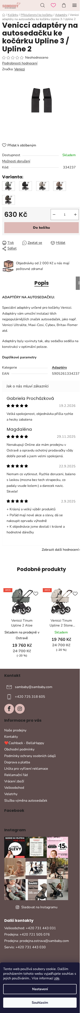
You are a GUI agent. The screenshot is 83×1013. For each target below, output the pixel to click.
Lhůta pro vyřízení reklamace (26, 768)
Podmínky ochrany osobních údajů (30, 756)
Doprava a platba (17, 762)
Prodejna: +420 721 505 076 (27, 934)
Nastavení (40, 989)
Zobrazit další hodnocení (60, 549)
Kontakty (11, 736)
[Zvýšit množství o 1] (75, 214)
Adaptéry (59, 367)
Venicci (19, 69)
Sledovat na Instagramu (39, 907)
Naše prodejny (15, 730)
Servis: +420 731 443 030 (25, 947)
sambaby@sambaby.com (33, 687)
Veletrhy (10, 794)
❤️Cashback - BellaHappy (24, 743)
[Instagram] (20, 709)
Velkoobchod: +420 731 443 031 (30, 928)
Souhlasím (40, 1002)
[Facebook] (9, 709)
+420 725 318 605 (30, 696)
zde (56, 978)
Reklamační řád (16, 775)
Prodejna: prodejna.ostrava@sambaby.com (36, 941)
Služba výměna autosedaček (25, 800)
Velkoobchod (14, 787)
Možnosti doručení (16, 161)
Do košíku (41, 227)
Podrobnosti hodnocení (19, 63)
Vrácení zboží (14, 781)
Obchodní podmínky (19, 749)
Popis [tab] (41, 282)
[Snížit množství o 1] (54, 214)
